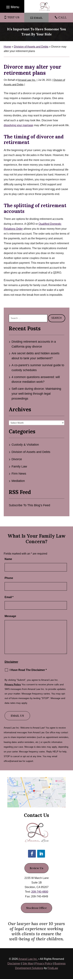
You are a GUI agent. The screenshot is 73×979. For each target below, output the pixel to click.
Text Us (13, 17)
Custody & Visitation (25, 444)
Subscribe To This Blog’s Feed (29, 505)
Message (10, 616)
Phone (9, 578)
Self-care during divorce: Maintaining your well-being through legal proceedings (36, 393)
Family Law (19, 466)
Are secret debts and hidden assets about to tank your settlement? (35, 356)
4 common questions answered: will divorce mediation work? (36, 379)
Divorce (17, 459)
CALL (62, 17)
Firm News (19, 473)
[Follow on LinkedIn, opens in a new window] (41, 854)
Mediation (18, 481)
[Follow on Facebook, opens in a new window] (32, 854)
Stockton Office (36, 908)
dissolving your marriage (18, 125)
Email (38, 17)
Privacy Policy (13, 684)
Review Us (36, 868)
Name (8, 559)
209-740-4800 (39, 891)
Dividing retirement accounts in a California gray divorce (34, 344)
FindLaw (53, 968)
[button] (12, 7)
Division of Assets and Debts (31, 452)
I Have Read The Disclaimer (28, 670)
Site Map (27, 963)
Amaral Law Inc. (27, 79)
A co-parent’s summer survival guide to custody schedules (38, 367)
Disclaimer (11, 661)
